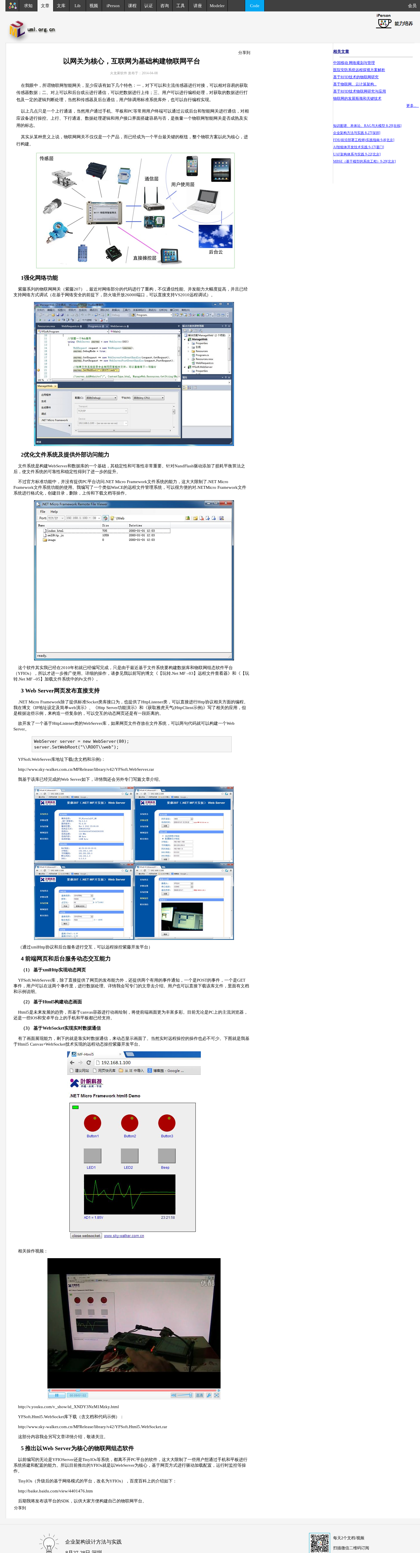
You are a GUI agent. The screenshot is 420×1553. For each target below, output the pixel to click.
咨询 (164, 5)
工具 (180, 5)
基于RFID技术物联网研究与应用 (359, 91)
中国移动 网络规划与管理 (354, 63)
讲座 (197, 5)
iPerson (113, 5)
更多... (412, 105)
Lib (78, 5)
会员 (414, 5)
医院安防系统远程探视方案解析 (359, 70)
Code (254, 5)
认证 (148, 5)
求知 (28, 5)
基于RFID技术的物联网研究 (356, 77)
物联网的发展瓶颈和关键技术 (357, 98)
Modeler (217, 5)
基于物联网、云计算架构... (355, 84)
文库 (61, 5)
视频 (93, 5)
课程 (132, 5)
